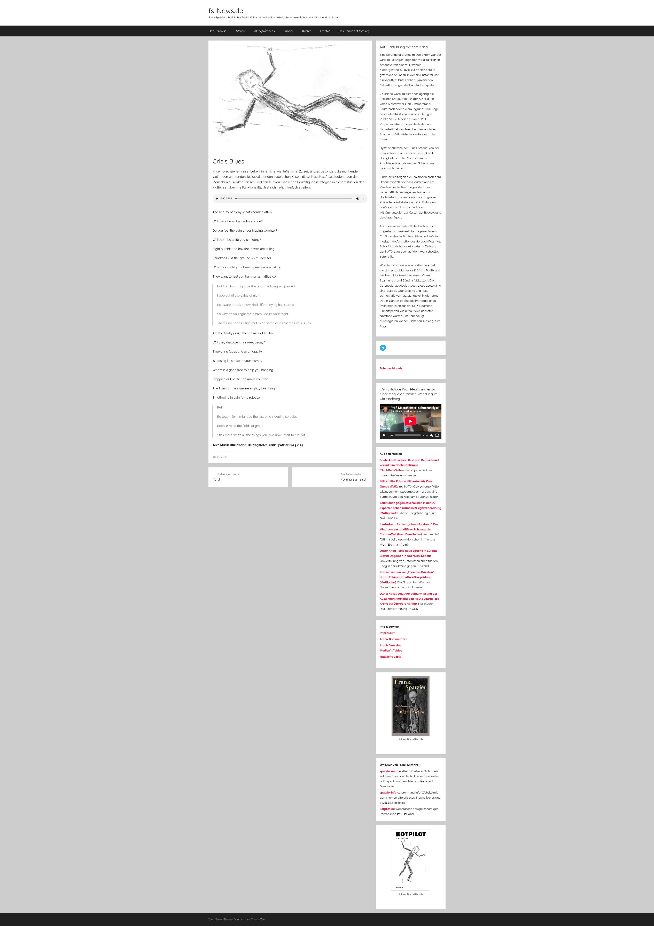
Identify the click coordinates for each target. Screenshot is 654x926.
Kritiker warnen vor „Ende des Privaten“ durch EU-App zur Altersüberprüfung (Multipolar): (407, 577)
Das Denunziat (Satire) (354, 31)
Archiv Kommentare (393, 639)
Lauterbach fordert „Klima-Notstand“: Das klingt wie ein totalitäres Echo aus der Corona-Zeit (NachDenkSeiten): (409, 529)
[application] (410, 421)
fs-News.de (225, 10)
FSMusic (240, 31)
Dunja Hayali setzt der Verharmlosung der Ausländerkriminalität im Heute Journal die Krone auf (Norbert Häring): (409, 599)
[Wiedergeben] (384, 435)
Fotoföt (325, 31)
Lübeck (288, 31)
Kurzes (306, 31)
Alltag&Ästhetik (264, 31)
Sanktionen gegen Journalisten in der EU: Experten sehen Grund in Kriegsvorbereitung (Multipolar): (410, 508)
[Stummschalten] (431, 435)
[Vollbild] (437, 435)
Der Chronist (217, 31)
